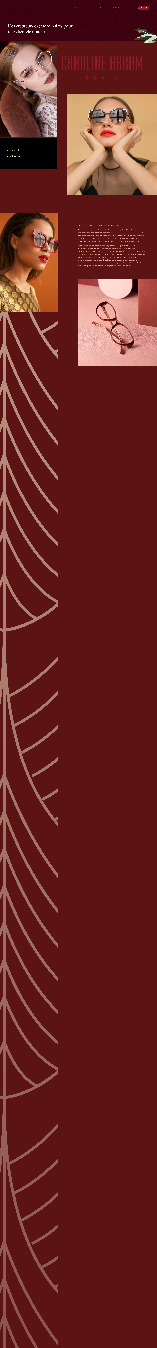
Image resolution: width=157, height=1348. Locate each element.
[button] (139, 36)
